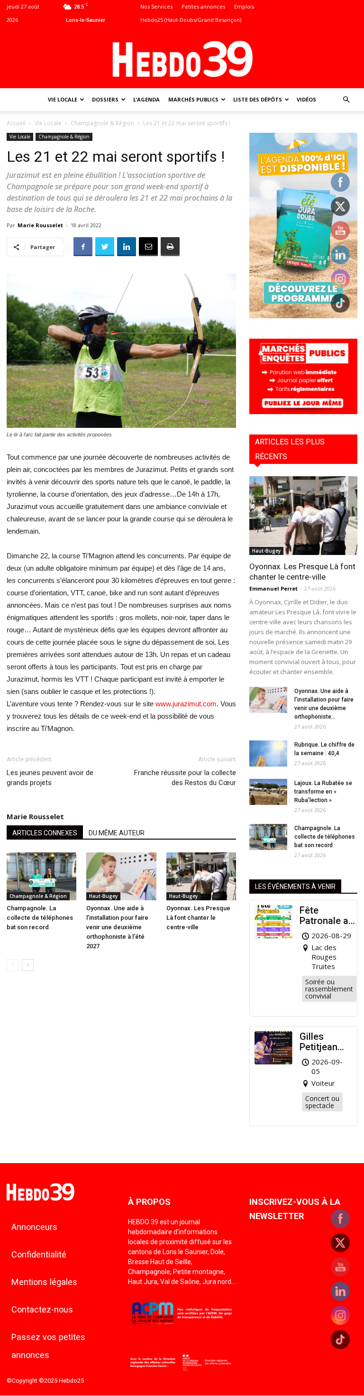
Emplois (244, 6)
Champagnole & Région (102, 123)
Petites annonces (203, 6)
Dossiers (105, 99)
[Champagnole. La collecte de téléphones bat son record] (41, 876)
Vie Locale (62, 99)
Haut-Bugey (103, 896)
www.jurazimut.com (186, 704)
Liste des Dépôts (257, 99)
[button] (346, 99)
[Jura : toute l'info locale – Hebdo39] (182, 58)
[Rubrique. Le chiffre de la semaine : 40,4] (268, 753)
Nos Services (156, 6)
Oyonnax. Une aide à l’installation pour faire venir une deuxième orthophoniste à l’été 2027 (117, 927)
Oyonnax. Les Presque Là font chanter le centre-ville (198, 918)
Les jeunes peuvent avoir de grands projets (50, 777)
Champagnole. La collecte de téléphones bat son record (40, 918)
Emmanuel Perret (273, 588)
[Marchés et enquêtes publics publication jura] (303, 411)
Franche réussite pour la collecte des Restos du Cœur (185, 777)
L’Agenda (146, 99)
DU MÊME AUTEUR (117, 833)
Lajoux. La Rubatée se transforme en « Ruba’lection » (323, 792)
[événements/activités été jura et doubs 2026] (303, 315)
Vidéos (306, 99)
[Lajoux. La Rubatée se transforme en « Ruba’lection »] (268, 792)
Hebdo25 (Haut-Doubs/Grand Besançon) (190, 19)
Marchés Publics (193, 99)
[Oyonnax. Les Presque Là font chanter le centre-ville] (201, 876)
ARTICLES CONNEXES (44, 833)
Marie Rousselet (40, 225)
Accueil (16, 123)
